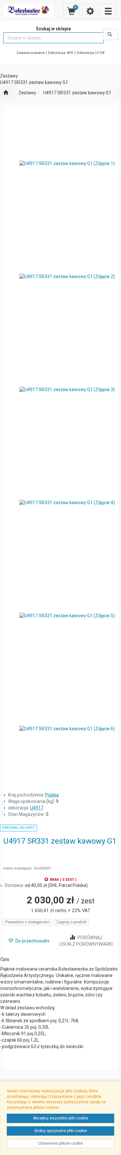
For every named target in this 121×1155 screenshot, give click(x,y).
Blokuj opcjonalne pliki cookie (61, 1131)
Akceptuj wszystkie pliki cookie (60, 1118)
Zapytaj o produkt (71, 922)
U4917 (36, 807)
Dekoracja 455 (60, 52)
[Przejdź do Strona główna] (5, 93)
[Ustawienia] (90, 11)
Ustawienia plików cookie (60, 1143)
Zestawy (27, 92)
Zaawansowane (30, 52)
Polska (52, 794)
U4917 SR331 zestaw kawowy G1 (77, 92)
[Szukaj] (110, 34)
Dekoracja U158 (91, 52)
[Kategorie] (108, 11)
